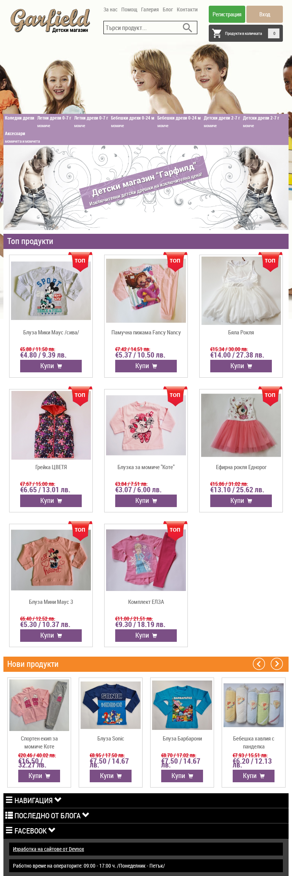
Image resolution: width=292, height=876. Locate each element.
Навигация (33, 800)
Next (277, 663)
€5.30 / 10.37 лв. (45, 624)
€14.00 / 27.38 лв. (237, 355)
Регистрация (227, 14)
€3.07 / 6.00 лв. (138, 490)
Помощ (129, 9)
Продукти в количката (250, 33)
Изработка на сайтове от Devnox (48, 848)
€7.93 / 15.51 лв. (250, 755)
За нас (110, 9)
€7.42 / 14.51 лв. (132, 349)
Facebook (30, 831)
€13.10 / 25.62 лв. (237, 490)
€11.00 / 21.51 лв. (134, 618)
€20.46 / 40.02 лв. (37, 755)
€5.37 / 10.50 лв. (140, 355)
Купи (48, 365)
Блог (168, 9)
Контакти (187, 9)
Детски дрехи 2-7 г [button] (222, 121)
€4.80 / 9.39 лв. (43, 355)
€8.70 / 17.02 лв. (178, 755)
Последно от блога (47, 815)
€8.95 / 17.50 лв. (107, 755)
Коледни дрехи (19, 118)
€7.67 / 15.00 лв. (37, 483)
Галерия (150, 9)
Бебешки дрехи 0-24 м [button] (132, 121)
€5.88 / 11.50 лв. (37, 349)
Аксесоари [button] (22, 137)
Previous (259, 663)
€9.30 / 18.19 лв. (140, 624)
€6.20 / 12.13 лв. (252, 763)
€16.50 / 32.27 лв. (32, 763)
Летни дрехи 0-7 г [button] (54, 121)
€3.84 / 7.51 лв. (131, 483)
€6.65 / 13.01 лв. (45, 490)
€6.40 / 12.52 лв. (37, 618)
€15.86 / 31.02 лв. (229, 483)
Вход (264, 14)
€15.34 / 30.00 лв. (229, 349)
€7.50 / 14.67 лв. (109, 763)
